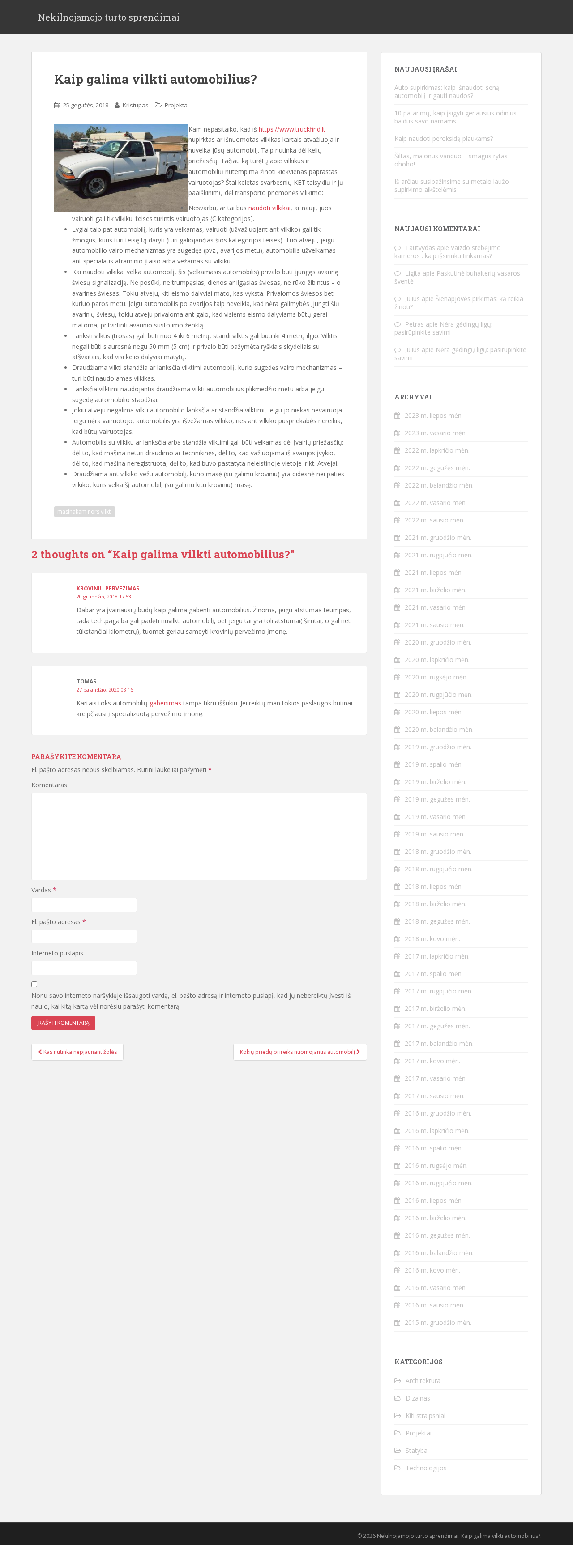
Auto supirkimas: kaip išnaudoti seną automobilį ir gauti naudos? (447, 91)
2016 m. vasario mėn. (436, 1287)
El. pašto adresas (58, 921)
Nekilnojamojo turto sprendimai (109, 17)
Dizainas (418, 1398)
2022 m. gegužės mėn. (437, 467)
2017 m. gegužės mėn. (437, 1026)
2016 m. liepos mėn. (434, 1200)
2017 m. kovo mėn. (432, 1061)
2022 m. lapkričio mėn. (437, 450)
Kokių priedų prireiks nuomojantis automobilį (298, 1052)
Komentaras (49, 785)
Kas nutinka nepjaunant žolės (79, 1052)
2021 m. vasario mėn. (436, 607)
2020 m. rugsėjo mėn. (436, 677)
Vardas (43, 890)
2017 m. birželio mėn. (435, 1008)
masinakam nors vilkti (84, 511)
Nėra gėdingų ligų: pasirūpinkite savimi (443, 328)
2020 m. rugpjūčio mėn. (439, 694)
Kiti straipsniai (425, 1415)
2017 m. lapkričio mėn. (437, 956)
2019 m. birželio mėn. (435, 781)
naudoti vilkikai (269, 208)
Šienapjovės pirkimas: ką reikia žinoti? (458, 302)
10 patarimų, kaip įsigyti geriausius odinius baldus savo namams (455, 117)
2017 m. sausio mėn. (435, 1095)
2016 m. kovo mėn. (432, 1270)
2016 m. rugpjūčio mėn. (439, 1183)
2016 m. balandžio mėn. (439, 1252)
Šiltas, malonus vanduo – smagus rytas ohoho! (451, 160)
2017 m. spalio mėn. (434, 973)
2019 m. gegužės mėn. (437, 799)
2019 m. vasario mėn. (436, 816)
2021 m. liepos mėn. (434, 572)
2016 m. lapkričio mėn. (437, 1130)
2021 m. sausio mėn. (435, 624)
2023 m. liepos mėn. (434, 415)
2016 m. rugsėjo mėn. (436, 1165)
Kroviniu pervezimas (108, 588)
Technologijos (426, 1468)
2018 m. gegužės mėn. (437, 921)
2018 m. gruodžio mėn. (438, 851)
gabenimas (165, 703)
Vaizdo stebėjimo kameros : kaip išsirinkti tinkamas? (447, 251)
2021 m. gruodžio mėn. (438, 537)
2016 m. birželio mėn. (435, 1218)
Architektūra (423, 1380)
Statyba (417, 1450)
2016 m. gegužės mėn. (437, 1235)
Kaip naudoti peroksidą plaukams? (443, 138)
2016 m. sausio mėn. (435, 1305)
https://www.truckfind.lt (292, 129)
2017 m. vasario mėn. (436, 1078)
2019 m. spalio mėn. (434, 764)
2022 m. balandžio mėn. (439, 485)
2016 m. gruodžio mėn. (438, 1113)
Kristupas (136, 105)
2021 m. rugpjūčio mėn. (439, 555)
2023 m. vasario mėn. (436, 433)
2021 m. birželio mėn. (435, 590)
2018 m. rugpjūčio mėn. (439, 869)
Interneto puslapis (57, 953)
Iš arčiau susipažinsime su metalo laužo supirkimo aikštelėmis (451, 185)
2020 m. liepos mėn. (434, 712)
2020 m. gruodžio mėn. (438, 642)
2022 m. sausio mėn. (435, 520)
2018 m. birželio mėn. (435, 904)
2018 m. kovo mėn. (432, 938)
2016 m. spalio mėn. (434, 1148)
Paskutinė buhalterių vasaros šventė (457, 277)
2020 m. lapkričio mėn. (437, 659)
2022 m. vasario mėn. (436, 502)
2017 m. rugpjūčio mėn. (439, 991)
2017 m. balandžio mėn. (439, 1043)
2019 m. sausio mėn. (435, 834)
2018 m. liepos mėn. (434, 886)
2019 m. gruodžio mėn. (438, 747)
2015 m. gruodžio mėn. (438, 1322)
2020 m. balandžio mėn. (439, 729)
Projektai (177, 105)
